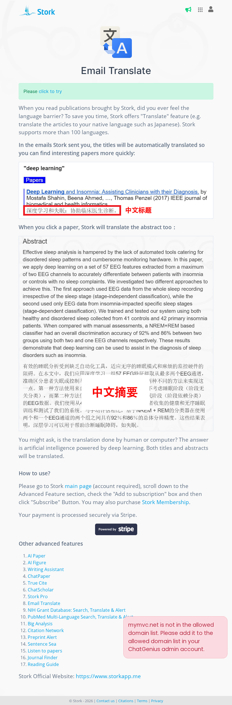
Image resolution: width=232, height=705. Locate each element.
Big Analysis (40, 624)
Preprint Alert (42, 637)
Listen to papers (45, 651)
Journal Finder (43, 657)
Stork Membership (165, 502)
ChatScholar (41, 590)
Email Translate (44, 603)
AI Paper (37, 556)
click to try (50, 91)
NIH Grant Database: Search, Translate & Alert (77, 610)
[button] (199, 10)
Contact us (105, 700)
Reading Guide (43, 664)
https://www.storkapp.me (108, 676)
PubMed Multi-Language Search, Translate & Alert (80, 617)
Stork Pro (38, 596)
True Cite (37, 583)
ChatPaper (39, 576)
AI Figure (37, 562)
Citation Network (46, 630)
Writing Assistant (46, 569)
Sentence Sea (42, 644)
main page (78, 486)
